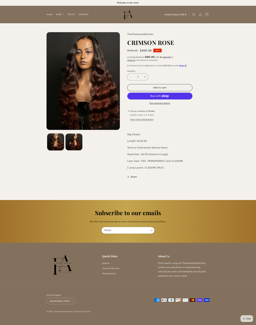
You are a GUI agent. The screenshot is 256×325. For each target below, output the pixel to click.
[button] (60, 14)
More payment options (160, 103)
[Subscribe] (151, 230)
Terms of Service (111, 268)
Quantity (131, 71)
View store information (141, 119)
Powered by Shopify (82, 312)
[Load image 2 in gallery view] (73, 142)
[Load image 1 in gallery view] (55, 142)
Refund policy (109, 273)
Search (106, 263)
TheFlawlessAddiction (63, 312)
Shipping (131, 60)
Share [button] (134, 177)
